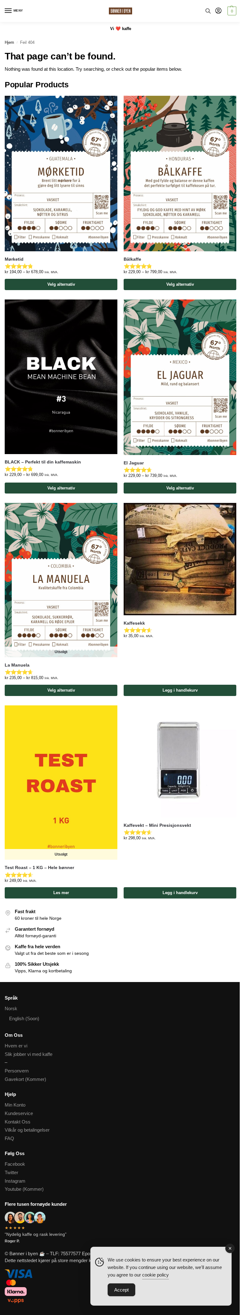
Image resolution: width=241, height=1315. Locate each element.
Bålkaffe (132, 259)
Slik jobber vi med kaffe (28, 1054)
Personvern (17, 1070)
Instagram (15, 1181)
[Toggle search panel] (208, 11)
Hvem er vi (16, 1045)
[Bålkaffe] (180, 173)
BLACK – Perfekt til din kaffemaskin (43, 462)
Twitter (11, 1172)
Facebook (15, 1164)
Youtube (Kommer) (24, 1189)
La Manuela (17, 665)
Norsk (11, 1008)
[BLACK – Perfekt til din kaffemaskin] (61, 376)
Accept (121, 1289)
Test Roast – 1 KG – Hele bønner (39, 867)
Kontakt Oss (17, 1121)
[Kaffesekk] (180, 559)
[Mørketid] (61, 173)
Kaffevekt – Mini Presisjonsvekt (157, 825)
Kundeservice (19, 1113)
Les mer (61, 892)
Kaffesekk (134, 623)
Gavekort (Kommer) (25, 1079)
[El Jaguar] (180, 377)
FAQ (9, 1138)
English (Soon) (24, 1018)
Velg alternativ (61, 284)
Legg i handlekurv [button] (180, 690)
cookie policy (155, 1274)
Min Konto (15, 1105)
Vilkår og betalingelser (27, 1130)
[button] (231, 11)
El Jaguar (134, 463)
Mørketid (14, 259)
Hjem (9, 42)
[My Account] (218, 11)
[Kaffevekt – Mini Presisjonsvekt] (180, 761)
